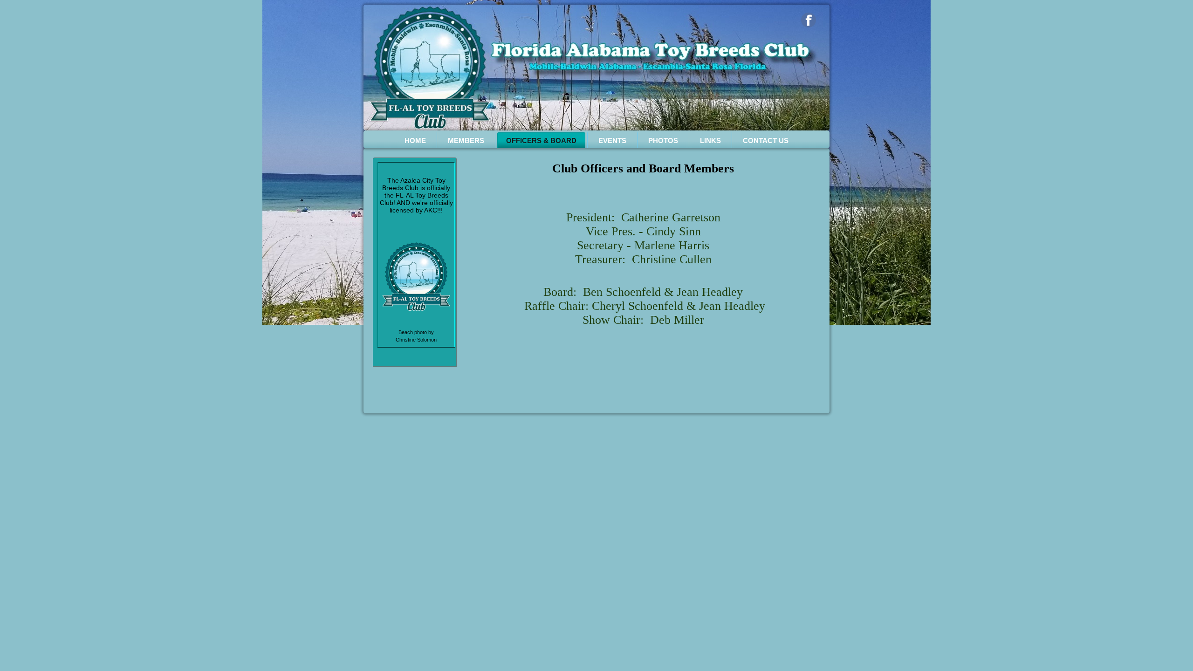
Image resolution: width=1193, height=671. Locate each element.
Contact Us (765, 140)
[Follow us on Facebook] (808, 20)
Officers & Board (541, 140)
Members (466, 140)
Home (415, 140)
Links (710, 140)
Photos (663, 140)
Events (612, 140)
